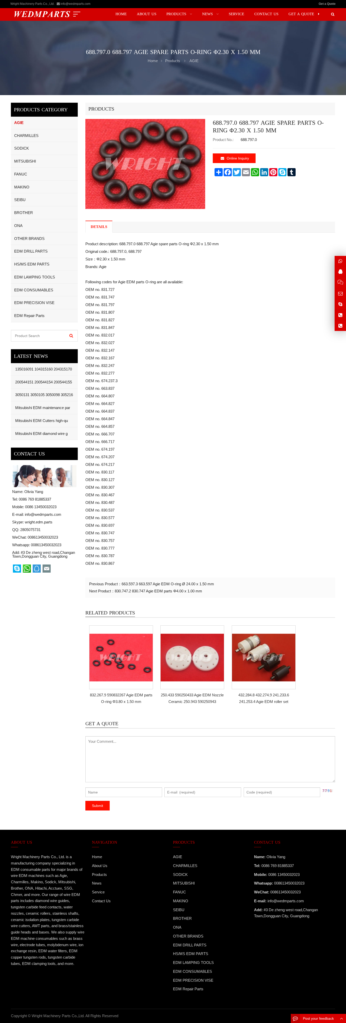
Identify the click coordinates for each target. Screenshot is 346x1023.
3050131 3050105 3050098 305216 (43, 395)
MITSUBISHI (25, 161)
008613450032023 (46, 545)
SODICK (21, 148)
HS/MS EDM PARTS (31, 264)
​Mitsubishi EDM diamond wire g (41, 433)
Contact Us (101, 901)
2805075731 (30, 529)
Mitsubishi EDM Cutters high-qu (41, 420)
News (97, 883)
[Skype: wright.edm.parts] (340, 304)
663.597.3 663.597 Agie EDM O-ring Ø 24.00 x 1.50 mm (168, 584)
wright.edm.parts (38, 522)
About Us (99, 865)
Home (97, 857)
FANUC (20, 174)
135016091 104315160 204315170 (43, 369)
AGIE (194, 61)
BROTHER (23, 212)
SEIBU (20, 200)
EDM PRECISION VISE (34, 303)
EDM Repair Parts (29, 315)
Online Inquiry (238, 158)
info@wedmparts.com (75, 4)
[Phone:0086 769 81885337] (340, 315)
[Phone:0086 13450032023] (340, 326)
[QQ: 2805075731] (340, 271)
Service (98, 892)
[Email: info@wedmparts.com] (340, 293)
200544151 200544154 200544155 (43, 382)
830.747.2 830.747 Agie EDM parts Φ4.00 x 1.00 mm (158, 591)
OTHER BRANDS (29, 238)
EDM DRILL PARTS (31, 251)
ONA (18, 225)
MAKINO (21, 187)
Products (172, 61)
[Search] (71, 336)
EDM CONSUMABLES (33, 290)
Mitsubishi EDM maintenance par (42, 407)
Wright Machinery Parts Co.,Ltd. (58, 1016)
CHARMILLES (26, 135)
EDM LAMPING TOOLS (34, 277)
